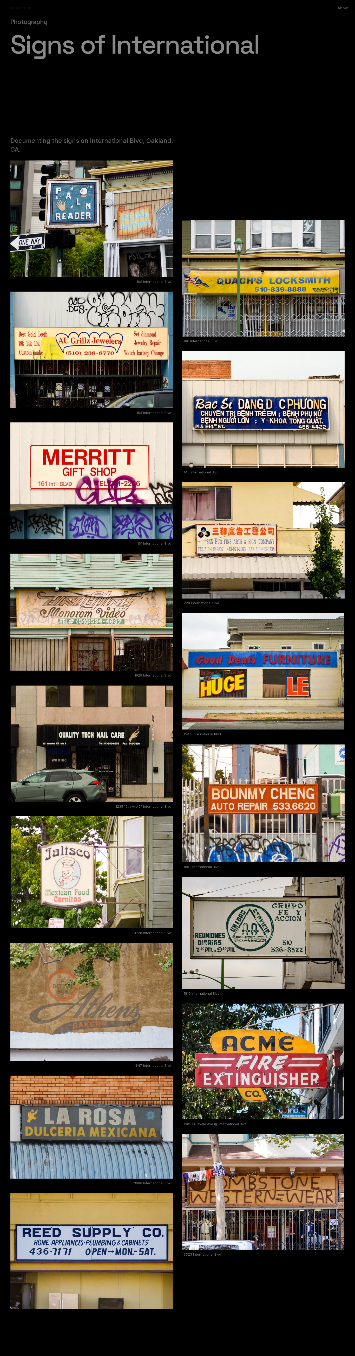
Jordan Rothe (18, 7)
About (343, 8)
